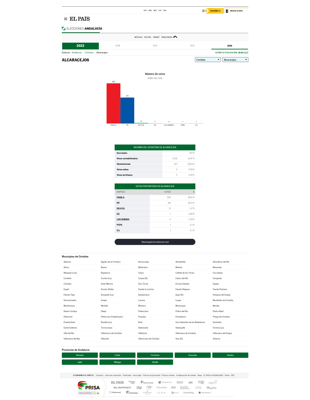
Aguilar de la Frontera (110, 262)
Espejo (216, 284)
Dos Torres (143, 284)
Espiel (66, 289)
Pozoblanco (181, 317)
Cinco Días (161, 387)
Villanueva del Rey (72, 339)
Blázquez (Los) (70, 273)
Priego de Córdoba (221, 317)
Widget (156, 37)
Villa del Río (69, 333)
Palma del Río (182, 311)
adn (200, 383)
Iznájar (104, 300)
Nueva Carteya (70, 311)
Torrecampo (106, 328)
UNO (139, 387)
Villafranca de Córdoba (111, 333)
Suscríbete (215, 11)
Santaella (217, 322)
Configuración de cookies (186, 375)
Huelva (230, 355)
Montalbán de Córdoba (223, 300)
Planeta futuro (197, 387)
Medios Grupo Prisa (88, 393)
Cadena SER (179, 383)
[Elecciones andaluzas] (88, 28)
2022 (80, 46)
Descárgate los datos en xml (155, 242)
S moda (174, 392)
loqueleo (188, 392)
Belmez (179, 267)
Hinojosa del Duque (221, 295)
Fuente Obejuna (183, 289)
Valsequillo (180, 328)
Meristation (204, 392)
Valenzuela (143, 328)
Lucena (141, 300)
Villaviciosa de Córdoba (148, 339)
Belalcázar (143, 267)
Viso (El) (179, 339)
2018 (117, 45)
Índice (227, 375)
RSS (232, 375)
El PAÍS (117, 383)
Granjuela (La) (107, 295)
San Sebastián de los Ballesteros (190, 322)
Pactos (147, 37)
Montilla (104, 306)
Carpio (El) (143, 278)
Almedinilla (181, 262)
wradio (149, 387)
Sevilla (155, 362)
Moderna (131, 392)
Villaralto (105, 339)
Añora (66, 267)
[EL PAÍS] (80, 19)
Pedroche (68, 317)
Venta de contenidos (113, 375)
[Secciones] (66, 19)
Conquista (217, 278)
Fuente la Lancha (146, 289)
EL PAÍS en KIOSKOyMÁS (213, 375)
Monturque (180, 306)
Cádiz (117, 355)
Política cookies (168, 375)
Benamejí (217, 267)
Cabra (141, 273)
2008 (229, 45)
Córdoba (67, 284)
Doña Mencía (107, 284)
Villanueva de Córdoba (186, 333)
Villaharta (142, 333)
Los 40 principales (133, 383)
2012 (192, 45)
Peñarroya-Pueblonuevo (112, 317)
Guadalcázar (144, 295)
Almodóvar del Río (221, 262)
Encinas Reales (182, 284)
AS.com (189, 383)
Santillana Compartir (165, 383)
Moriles (216, 306)
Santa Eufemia (70, 328)
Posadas (142, 317)
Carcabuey (218, 273)
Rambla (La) (106, 322)
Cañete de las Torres (185, 273)
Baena (104, 267)
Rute (140, 322)
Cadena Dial (173, 387)
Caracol (211, 383)
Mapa (200, 375)
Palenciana (143, 311)
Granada (193, 355)
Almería (79, 355)
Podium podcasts (147, 392)
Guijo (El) (179, 295)
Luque (178, 300)
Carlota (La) (106, 278)
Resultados (166, 37)
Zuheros (216, 339)
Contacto (99, 375)
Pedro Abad (218, 311)
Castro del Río (182, 278)
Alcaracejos (143, 262)
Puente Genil (69, 322)
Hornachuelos (70, 300)
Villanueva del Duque (222, 333)
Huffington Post (121, 387)
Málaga (117, 362)
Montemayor (69, 306)
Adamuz (67, 262)
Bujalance (105, 273)
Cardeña (67, 278)
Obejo (103, 311)
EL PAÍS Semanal (185, 387)
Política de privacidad (151, 375)
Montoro (142, 306)
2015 (155, 45)
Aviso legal (137, 375)
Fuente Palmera (220, 289)
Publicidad (127, 375)
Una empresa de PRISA (88, 385)
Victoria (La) (218, 328)
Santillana (148, 383)
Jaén (79, 362)
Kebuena (208, 387)
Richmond (115, 392)
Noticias (138, 37)
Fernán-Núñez (107, 289)
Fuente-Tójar (69, 295)
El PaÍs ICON (161, 392)
